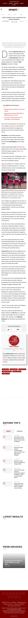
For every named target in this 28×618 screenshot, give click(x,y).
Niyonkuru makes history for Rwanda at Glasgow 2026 (19, 462)
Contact (22, 3)
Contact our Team (8, 604)
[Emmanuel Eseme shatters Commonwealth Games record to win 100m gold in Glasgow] (8, 448)
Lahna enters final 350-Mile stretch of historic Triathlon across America (18, 486)
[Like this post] (8, 391)
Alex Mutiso (5, 369)
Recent (8, 431)
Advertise (16, 3)
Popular (19, 431)
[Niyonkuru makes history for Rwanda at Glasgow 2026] (8, 461)
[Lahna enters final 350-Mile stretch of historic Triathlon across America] (8, 484)
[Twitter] (13, 593)
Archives (11, 3)
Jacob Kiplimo (12, 126)
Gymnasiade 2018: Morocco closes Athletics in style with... (13, 562)
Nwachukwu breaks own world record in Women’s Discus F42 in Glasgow (19, 439)
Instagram (5, 360)
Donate (14, 4)
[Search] (26, 9)
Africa (15, 14)
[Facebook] (4, 593)
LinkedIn (20, 360)
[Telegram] (16, 597)
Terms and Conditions (19, 604)
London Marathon (15, 218)
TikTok (4, 357)
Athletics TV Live (6, 602)
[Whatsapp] (17, 593)
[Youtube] (23, 593)
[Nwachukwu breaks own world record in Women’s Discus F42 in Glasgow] (8, 437)
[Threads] (12, 597)
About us (5, 3)
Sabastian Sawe (17, 371)
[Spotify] (9, 597)
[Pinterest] (19, 597)
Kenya (21, 14)
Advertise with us (21, 602)
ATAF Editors (6, 21)
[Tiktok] (20, 593)
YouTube (5, 362)
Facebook (20, 357)
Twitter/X (19, 355)
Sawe (2, 81)
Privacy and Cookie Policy (14, 605)
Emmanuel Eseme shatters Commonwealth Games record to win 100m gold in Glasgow (19, 451)
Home (2, 14)
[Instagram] (7, 593)
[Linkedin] (10, 593)
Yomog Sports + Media (16, 609)
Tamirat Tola (20, 151)
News (9, 14)
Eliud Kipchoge (21, 147)
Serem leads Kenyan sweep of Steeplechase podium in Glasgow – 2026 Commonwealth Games (19, 473)
